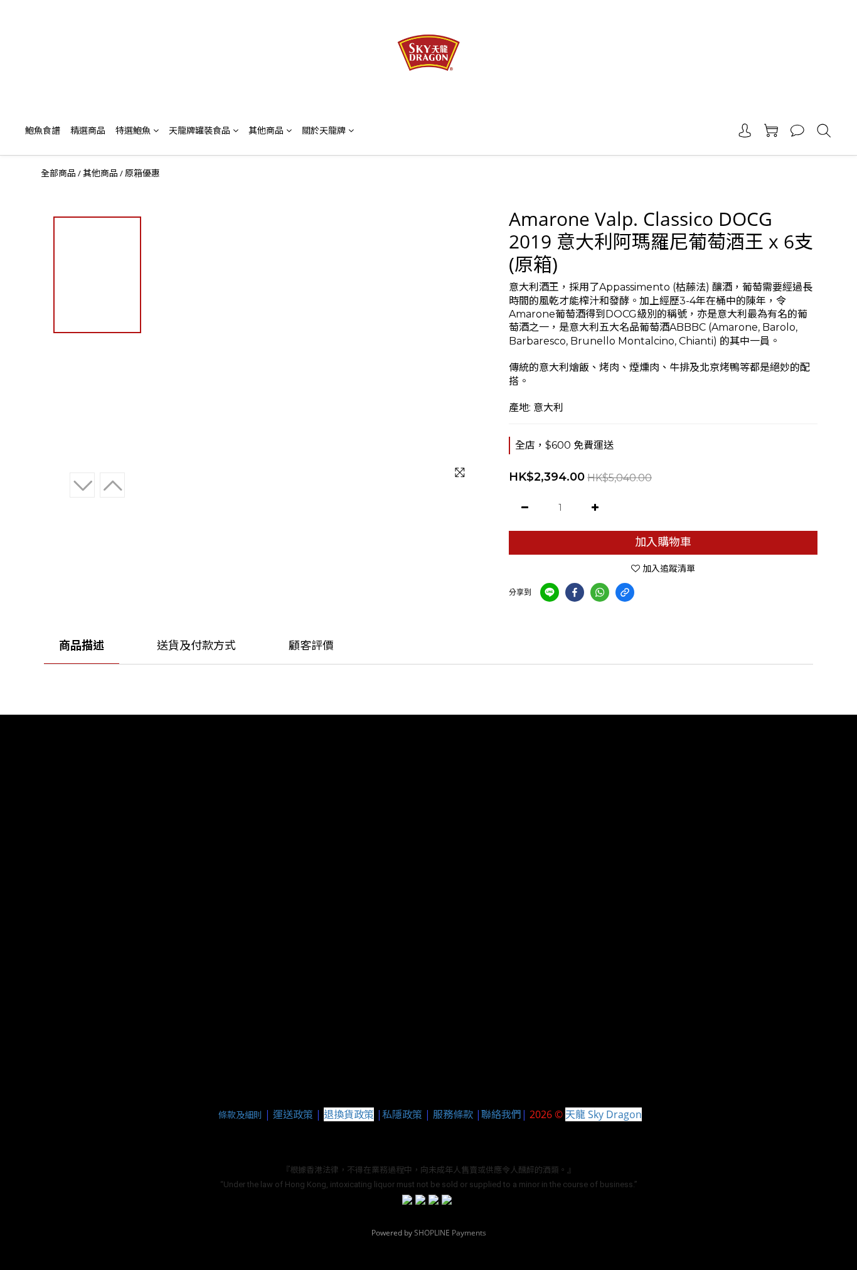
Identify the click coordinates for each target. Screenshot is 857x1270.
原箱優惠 (142, 173)
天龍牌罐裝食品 (199, 130)
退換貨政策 (349, 1114)
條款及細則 (240, 1115)
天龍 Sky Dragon (603, 1114)
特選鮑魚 (133, 130)
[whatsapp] (599, 592)
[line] (549, 592)
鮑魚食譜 (42, 130)
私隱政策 (402, 1114)
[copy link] (624, 592)
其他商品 (266, 130)
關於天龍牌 (324, 130)
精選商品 (87, 130)
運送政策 (293, 1114)
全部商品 (58, 173)
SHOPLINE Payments (450, 1232)
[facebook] (574, 592)
